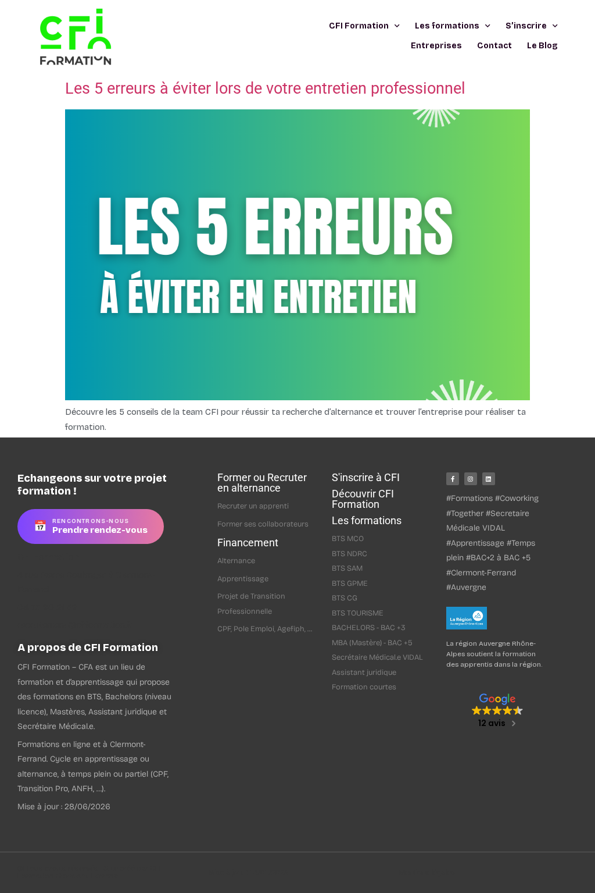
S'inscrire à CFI (366, 477)
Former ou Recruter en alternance (262, 482)
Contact (494, 46)
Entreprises (436, 46)
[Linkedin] (488, 478)
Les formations (447, 26)
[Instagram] (470, 478)
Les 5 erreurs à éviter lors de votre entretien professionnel (265, 88)
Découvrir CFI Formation (363, 499)
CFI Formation (359, 26)
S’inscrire (526, 26)
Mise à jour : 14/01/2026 (248, 872)
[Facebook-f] (452, 478)
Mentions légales (427, 872)
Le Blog (542, 46)
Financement (247, 542)
